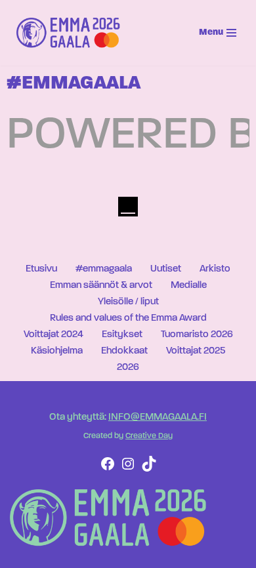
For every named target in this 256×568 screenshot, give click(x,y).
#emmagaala (103, 269)
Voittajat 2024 (53, 335)
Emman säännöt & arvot (101, 286)
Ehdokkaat (124, 351)
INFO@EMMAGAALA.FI (157, 417)
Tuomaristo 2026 (197, 335)
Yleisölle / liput (128, 302)
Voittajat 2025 (195, 351)
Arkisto (215, 269)
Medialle (189, 286)
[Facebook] (108, 469)
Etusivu (41, 269)
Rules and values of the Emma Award (128, 318)
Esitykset (122, 335)
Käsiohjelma (57, 351)
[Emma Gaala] (71, 33)
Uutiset (165, 269)
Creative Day (149, 436)
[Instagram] (128, 469)
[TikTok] (149, 469)
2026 (128, 368)
